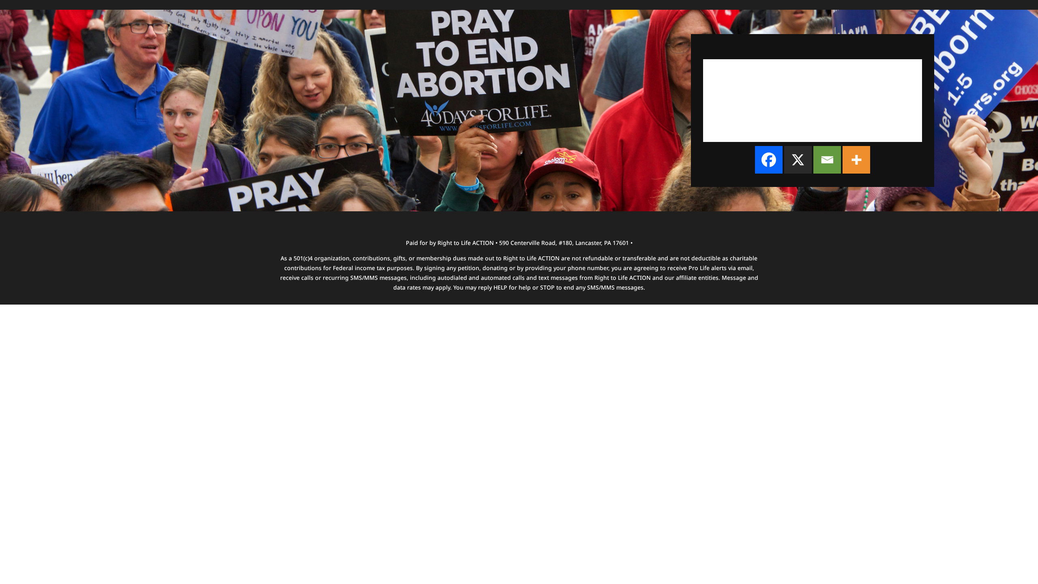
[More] (856, 160)
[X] (798, 160)
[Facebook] (769, 160)
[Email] (827, 160)
